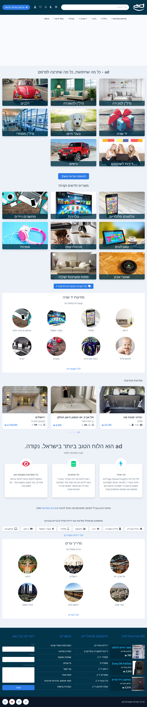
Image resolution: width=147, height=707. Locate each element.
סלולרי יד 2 (102, 657)
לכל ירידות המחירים (73, 535)
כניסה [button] (46, 19)
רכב (94, 528)
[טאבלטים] (122, 235)
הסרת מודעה (65, 651)
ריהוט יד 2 (103, 669)
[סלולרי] (90, 318)
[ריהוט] (125, 318)
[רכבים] (25, 92)
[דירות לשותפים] (122, 152)
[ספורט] (56, 346)
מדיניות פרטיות (51, 680)
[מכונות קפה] (73, 235)
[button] (78, 432)
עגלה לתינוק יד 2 (100, 686)
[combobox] (95, 7)
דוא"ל (31, 655)
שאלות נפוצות (64, 657)
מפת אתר (66, 674)
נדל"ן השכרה (112, 528)
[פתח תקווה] (27, 592)
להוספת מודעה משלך (73, 176)
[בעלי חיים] (73, 122)
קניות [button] (72, 19)
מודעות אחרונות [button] (119, 19)
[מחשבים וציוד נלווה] (21, 318)
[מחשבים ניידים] (25, 205)
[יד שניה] (122, 122)
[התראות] (45, 7)
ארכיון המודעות (49, 508)
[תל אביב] (119, 564)
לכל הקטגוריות (74, 368)
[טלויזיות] (73, 205)
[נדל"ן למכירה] (122, 92)
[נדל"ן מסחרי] (25, 122)
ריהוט (26, 528)
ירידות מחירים (101, 645)
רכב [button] (94, 19)
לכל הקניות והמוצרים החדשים (72, 286)
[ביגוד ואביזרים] (90, 346)
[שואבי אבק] (122, 265)
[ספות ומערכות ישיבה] (73, 265)
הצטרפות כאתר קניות (61, 645)
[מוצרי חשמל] (56, 318)
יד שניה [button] (84, 19)
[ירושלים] (73, 564)
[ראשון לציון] (73, 592)
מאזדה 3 (104, 663)
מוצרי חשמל (45, 528)
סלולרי (63, 528)
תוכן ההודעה (28, 665)
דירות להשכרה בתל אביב (96, 651)
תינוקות (78, 528)
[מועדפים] (40, 7)
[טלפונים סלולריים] (122, 205)
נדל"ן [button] (104, 19)
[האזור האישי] (35, 7)
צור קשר (67, 669)
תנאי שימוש (65, 680)
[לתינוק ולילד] (125, 346)
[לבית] (21, 346)
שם (32, 644)
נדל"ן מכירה (133, 528)
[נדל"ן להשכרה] (73, 92)
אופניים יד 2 (102, 674)
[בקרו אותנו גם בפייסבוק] (26, 702)
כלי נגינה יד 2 (101, 680)
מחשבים (9, 528)
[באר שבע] (119, 592)
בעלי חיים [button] (59, 19)
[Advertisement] (73, 44)
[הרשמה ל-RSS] (5, 702)
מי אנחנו (67, 663)
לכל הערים (73, 614)
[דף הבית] (139, 7)
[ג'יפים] (73, 152)
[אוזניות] (25, 235)
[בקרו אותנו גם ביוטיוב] (12, 702)
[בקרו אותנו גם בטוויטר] (19, 702)
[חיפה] (27, 564)
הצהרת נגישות (64, 686)
